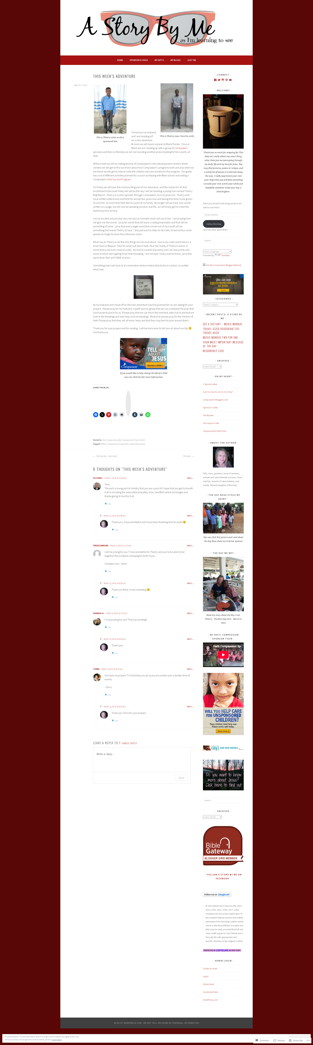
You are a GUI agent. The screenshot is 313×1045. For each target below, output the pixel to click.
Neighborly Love (213, 351)
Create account (210, 968)
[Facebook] (215, 80)
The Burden (208, 415)
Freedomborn (100, 545)
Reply (189, 478)
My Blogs (176, 60)
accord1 (98, 477)
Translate (225, 255)
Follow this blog (213, 224)
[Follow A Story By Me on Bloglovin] (217, 896)
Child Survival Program (119, 179)
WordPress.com (210, 999)
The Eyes (187, 456)
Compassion (180, 148)
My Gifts (159, 60)
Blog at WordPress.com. (128, 1023)
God (121, 444)
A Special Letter (210, 384)
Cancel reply (129, 743)
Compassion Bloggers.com (215, 399)
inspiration (134, 444)
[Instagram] (223, 80)
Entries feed (208, 984)
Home (120, 60)
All (103, 440)
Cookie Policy (57, 1039)
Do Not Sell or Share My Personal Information (171, 1023)
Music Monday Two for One (220, 337)
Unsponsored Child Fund (214, 431)
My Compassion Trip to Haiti (131, 440)
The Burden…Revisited (106, 456)
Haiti (126, 444)
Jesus (143, 444)
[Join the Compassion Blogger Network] (222, 265)
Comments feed (210, 992)
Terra (96, 669)
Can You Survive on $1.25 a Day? (218, 391)
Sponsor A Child (139, 60)
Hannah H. (98, 613)
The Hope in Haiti (211, 423)
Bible (103, 444)
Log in (206, 976)
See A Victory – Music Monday (222, 324)
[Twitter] (219, 80)
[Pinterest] (226, 80)
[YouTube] (230, 80)
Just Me (191, 60)
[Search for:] (223, 240)
